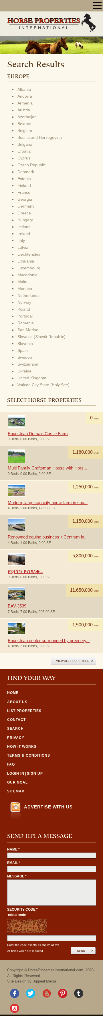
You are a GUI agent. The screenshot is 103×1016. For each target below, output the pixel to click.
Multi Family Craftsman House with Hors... (47, 467)
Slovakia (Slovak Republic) (41, 336)
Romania (25, 323)
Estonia (24, 178)
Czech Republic (31, 165)
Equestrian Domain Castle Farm (38, 433)
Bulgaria (24, 144)
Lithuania (25, 261)
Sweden (24, 357)
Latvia (22, 247)
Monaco (24, 288)
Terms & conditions (28, 755)
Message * (17, 876)
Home (13, 693)
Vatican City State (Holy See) (43, 384)
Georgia (24, 199)
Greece (24, 213)
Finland (24, 185)
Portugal (25, 316)
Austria (23, 110)
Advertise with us (48, 806)
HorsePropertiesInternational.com (55, 970)
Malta (22, 281)
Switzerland (27, 364)
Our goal (17, 782)
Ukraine (24, 371)
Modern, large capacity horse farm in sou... (48, 502)
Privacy (15, 737)
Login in (15, 773)
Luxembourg (28, 268)
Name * (13, 849)
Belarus (24, 123)
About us (17, 702)
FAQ (11, 764)
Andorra (24, 96)
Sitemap (15, 791)
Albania (24, 89)
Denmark (25, 171)
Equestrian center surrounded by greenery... (49, 640)
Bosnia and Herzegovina (39, 137)
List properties (24, 711)
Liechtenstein (29, 254)
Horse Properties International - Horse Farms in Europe (51, 22)
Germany (25, 206)
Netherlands (28, 295)
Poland (23, 309)
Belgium (24, 130)
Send (81, 950)
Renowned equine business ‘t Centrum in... (48, 536)
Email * (13, 863)
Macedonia (27, 275)
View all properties (72, 660)
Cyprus (23, 158)
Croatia (24, 151)
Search (15, 728)
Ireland (23, 233)
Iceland (24, 226)
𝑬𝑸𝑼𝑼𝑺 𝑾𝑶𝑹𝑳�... (25, 571)
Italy (21, 240)
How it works (22, 746)
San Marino (27, 330)
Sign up (35, 773)
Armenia (25, 103)
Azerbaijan (27, 117)
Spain (22, 350)
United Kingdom (31, 378)
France (23, 192)
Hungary (25, 220)
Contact (16, 719)
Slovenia (25, 343)
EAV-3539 (17, 605)
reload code (17, 914)
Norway (24, 302)
